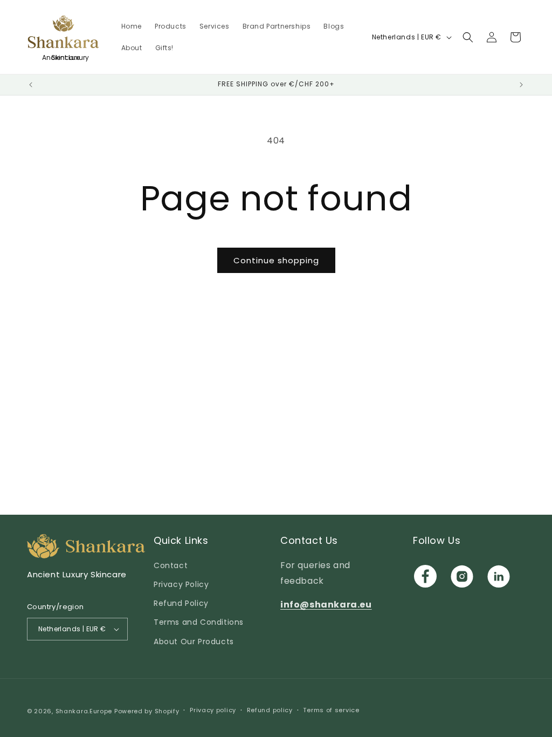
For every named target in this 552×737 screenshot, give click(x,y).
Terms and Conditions (199, 622)
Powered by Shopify (147, 711)
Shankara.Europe (84, 711)
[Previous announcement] (31, 84)
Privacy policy (213, 710)
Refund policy (270, 710)
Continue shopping (276, 260)
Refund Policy (181, 603)
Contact (171, 565)
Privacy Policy (181, 584)
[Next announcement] (521, 84)
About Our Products (194, 641)
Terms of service (331, 710)
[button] (468, 37)
